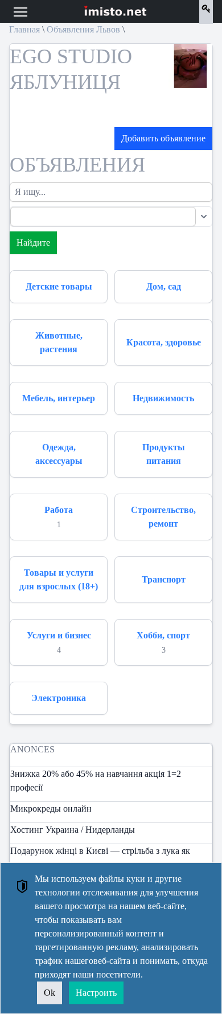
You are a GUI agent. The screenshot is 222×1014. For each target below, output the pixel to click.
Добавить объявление (163, 138)
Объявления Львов (83, 29)
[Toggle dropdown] (204, 216)
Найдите (33, 242)
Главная (24, 29)
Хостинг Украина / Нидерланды (72, 829)
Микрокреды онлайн (51, 808)
